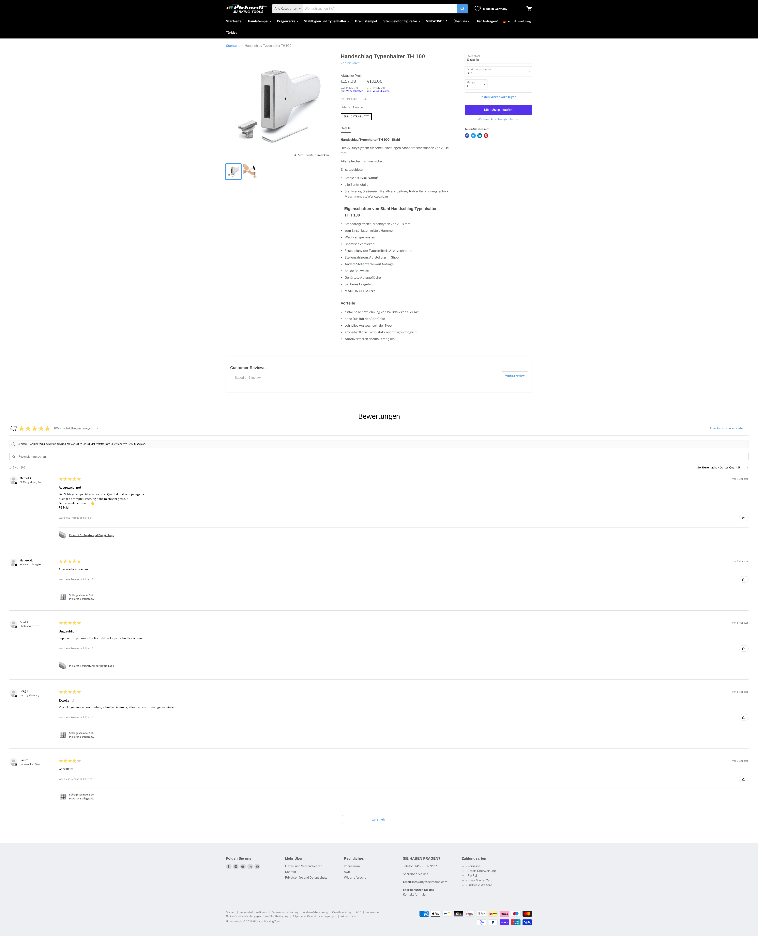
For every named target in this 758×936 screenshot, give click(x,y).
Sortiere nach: (707, 467)
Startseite (233, 21)
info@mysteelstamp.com (430, 882)
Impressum (352, 866)
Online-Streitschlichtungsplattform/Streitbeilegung (257, 916)
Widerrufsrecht (355, 877)
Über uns (460, 21)
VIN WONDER (436, 21)
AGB (347, 872)
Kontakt (290, 872)
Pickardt (353, 63)
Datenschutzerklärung (284, 912)
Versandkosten (354, 90)
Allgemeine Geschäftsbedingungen (314, 916)
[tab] (346, 129)
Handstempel (258, 21)
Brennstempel (366, 21)
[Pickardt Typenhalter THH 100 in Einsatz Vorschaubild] (250, 171)
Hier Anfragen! (487, 21)
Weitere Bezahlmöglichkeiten (498, 119)
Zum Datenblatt (356, 116)
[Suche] (462, 8)
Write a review (514, 375)
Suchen (230, 912)
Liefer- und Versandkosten (303, 866)
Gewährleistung (342, 912)
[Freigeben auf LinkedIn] (479, 135)
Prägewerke (286, 21)
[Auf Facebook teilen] (467, 135)
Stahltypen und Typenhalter (325, 21)
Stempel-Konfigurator (400, 21)
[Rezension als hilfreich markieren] (744, 518)
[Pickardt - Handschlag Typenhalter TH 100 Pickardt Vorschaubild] (233, 171)
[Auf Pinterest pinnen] (486, 135)
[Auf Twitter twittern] (473, 135)
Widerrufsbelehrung (315, 912)
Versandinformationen (253, 912)
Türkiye (231, 33)
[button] (506, 21)
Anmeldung (522, 21)
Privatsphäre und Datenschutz (306, 877)
